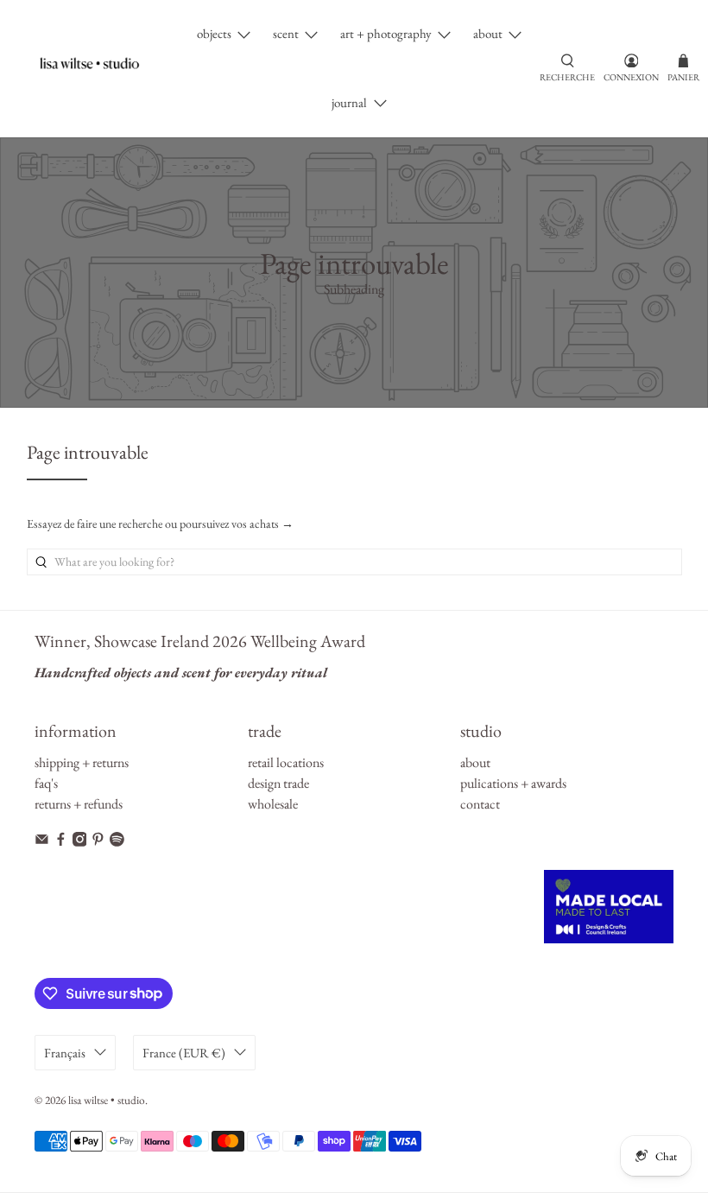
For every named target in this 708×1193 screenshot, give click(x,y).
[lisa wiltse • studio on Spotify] (117, 842)
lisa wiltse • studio (106, 1100)
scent (286, 33)
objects (214, 33)
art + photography (386, 33)
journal (349, 102)
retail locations (286, 762)
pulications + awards (513, 783)
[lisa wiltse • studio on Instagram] (80, 842)
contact (480, 804)
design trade (278, 783)
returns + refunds (79, 804)
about (488, 33)
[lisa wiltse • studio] (98, 68)
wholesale (273, 804)
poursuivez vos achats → (237, 523)
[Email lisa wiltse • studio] (42, 842)
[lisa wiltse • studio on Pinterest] (98, 842)
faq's (46, 783)
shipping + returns (82, 762)
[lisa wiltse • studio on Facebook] (61, 842)
